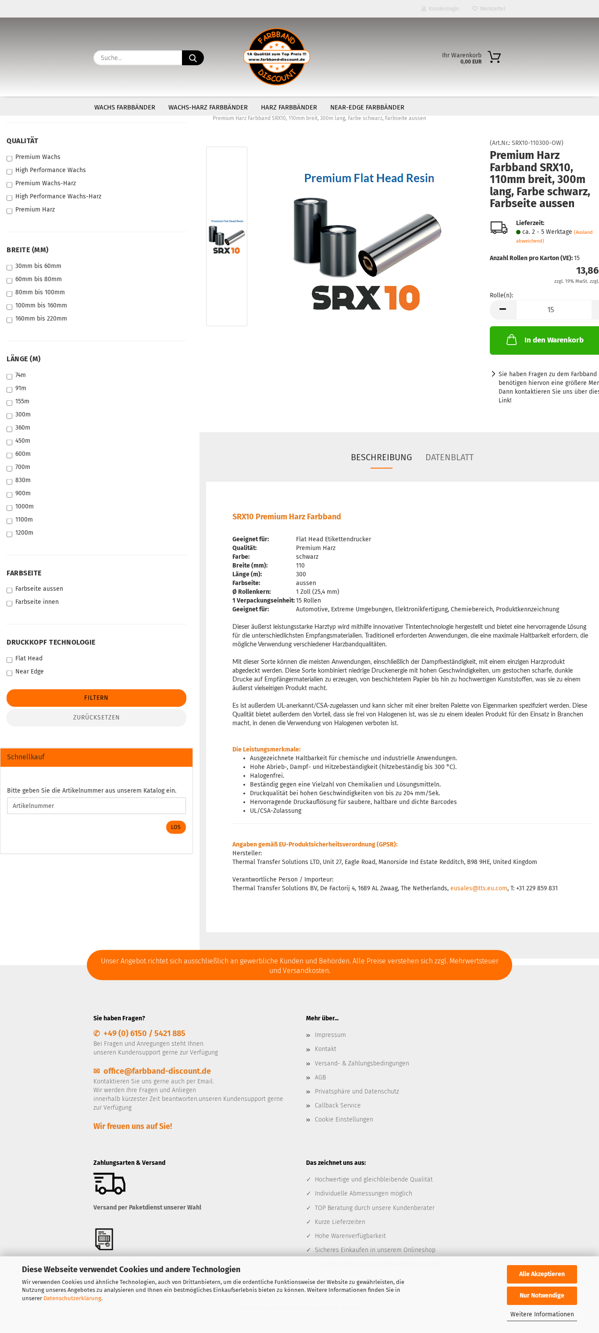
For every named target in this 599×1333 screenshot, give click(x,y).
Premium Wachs (38, 157)
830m (23, 480)
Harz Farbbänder (289, 107)
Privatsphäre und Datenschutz (357, 1091)
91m (20, 388)
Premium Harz (35, 209)
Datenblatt (449, 457)
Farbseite (24, 573)
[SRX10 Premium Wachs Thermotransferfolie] (366, 238)
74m (20, 375)
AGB (320, 1077)
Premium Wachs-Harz (45, 183)
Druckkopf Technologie (51, 642)
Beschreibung (381, 457)
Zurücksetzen (96, 717)
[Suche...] (193, 57)
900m (23, 493)
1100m (24, 519)
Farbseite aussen (39, 588)
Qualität (22, 141)
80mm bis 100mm (40, 292)
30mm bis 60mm (38, 266)
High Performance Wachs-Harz (58, 196)
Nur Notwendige (542, 1295)
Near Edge (29, 671)
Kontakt (325, 1049)
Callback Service (338, 1105)
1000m (24, 506)
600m (23, 454)
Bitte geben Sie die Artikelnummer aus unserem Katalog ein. (91, 790)
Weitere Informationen (542, 1314)
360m (22, 427)
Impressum (330, 1035)
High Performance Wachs (50, 170)
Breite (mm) (28, 250)
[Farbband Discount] (276, 57)
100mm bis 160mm (41, 305)
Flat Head (29, 658)
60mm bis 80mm (38, 279)
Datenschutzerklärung (72, 1298)
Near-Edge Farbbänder (367, 107)
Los (176, 827)
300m (23, 414)
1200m (24, 532)
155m (22, 401)
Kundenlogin (442, 9)
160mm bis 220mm (41, 318)
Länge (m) (24, 359)
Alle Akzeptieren (542, 1274)
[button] (503, 310)
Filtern (96, 698)
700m (22, 467)
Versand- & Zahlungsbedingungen (362, 1063)
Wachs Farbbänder (124, 107)
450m (22, 440)
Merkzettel (492, 9)
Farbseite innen (37, 602)
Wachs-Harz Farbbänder (208, 107)
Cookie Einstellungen (344, 1119)
